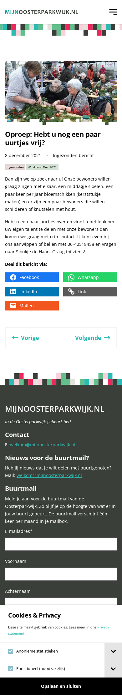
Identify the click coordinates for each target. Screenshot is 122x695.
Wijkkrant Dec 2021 (42, 167)
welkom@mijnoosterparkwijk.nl (42, 445)
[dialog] (61, 650)
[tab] (113, 651)
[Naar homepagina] (41, 12)
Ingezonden (15, 167)
